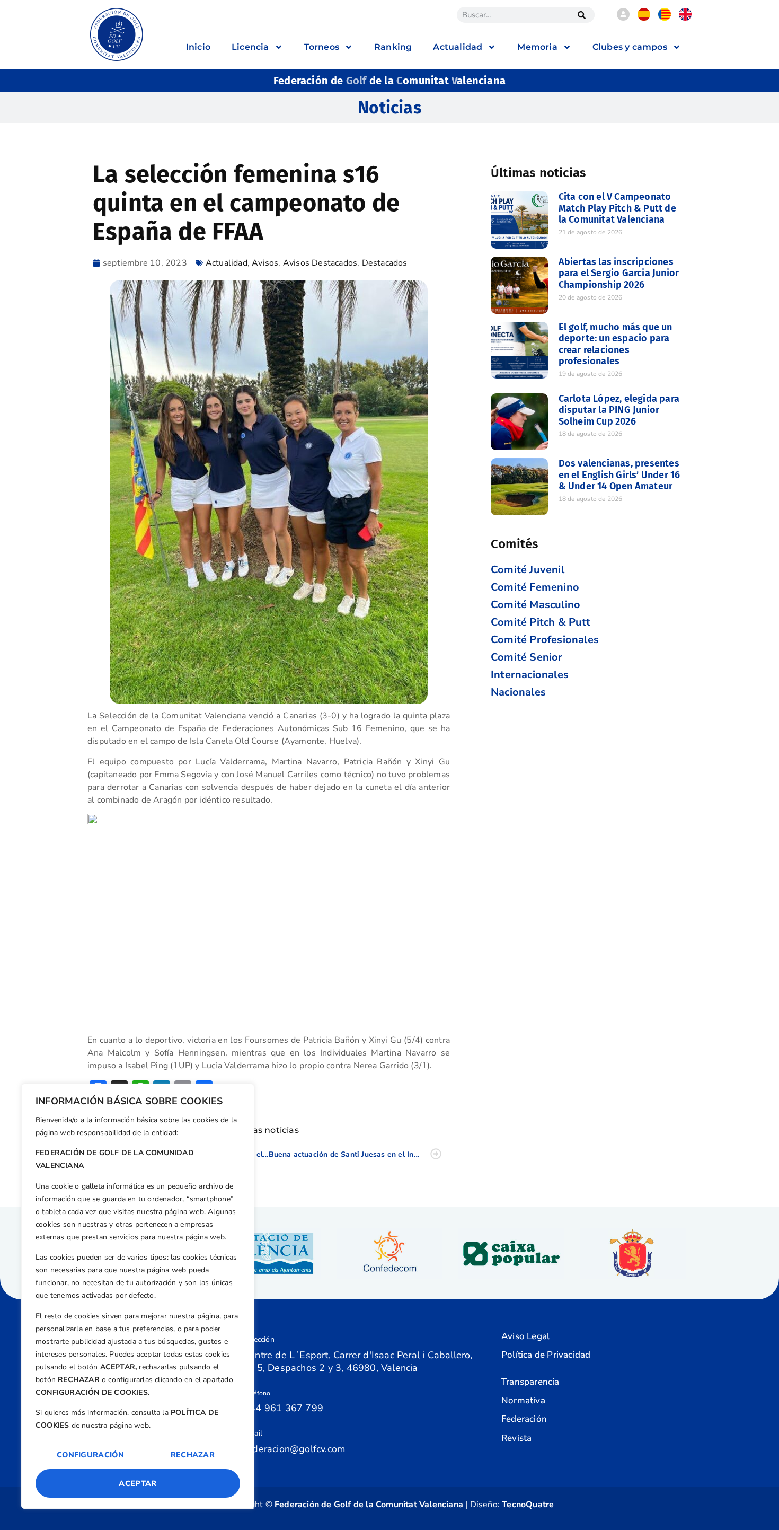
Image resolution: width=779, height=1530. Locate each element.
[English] (685, 18)
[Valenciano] (664, 18)
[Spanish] (644, 18)
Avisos (265, 263)
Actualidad (226, 263)
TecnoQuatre (528, 1504)
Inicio (198, 47)
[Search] (581, 15)
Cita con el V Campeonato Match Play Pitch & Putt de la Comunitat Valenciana (617, 208)
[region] (137, 1296)
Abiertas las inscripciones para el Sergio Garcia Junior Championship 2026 (619, 273)
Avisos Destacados (320, 263)
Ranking (393, 47)
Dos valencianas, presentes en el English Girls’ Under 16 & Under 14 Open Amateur (619, 475)
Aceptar (137, 1483)
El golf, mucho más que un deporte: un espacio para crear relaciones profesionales (615, 344)
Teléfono (257, 1393)
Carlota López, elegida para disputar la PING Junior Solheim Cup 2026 (619, 410)
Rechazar (193, 1454)
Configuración (90, 1454)
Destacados (385, 263)
